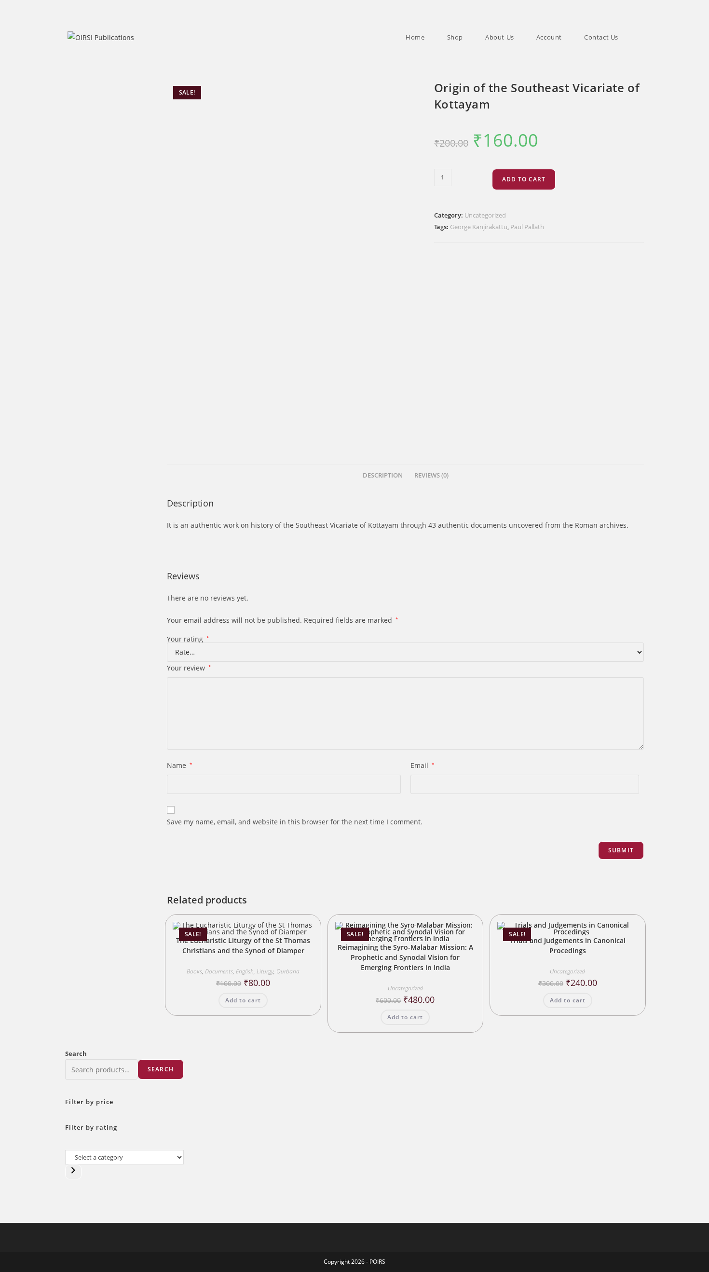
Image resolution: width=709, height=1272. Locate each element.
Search (76, 1053)
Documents (219, 971)
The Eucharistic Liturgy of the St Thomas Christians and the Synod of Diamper (243, 945)
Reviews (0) (431, 475)
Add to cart (523, 179)
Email (422, 765)
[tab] (383, 476)
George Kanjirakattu (478, 226)
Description (383, 475)
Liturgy (265, 971)
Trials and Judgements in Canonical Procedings (568, 945)
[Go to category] (73, 1171)
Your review (189, 667)
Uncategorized (485, 215)
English (245, 971)
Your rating (188, 639)
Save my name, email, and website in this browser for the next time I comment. (295, 821)
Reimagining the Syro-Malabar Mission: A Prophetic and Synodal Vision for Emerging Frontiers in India (405, 957)
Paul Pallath (527, 226)
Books (194, 971)
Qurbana (288, 971)
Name (179, 765)
